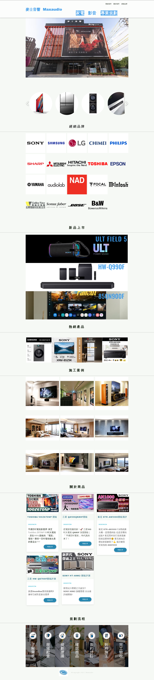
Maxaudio (52, 9)
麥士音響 (34, 9)
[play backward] (27, 103)
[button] (40, 103)
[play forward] (126, 103)
